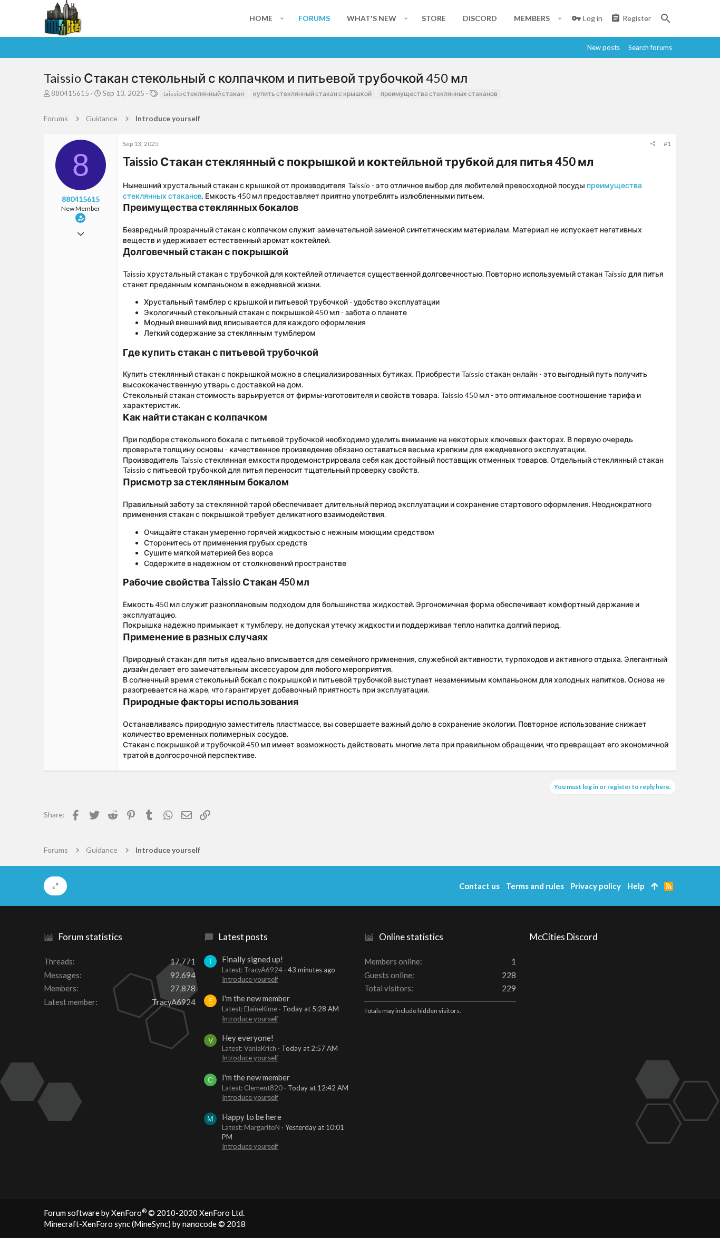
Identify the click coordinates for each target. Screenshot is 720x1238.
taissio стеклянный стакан (203, 94)
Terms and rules (535, 886)
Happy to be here (251, 1117)
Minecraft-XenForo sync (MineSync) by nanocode (145, 1224)
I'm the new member (256, 998)
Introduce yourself (250, 979)
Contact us (479, 886)
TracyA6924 (174, 1002)
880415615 (70, 93)
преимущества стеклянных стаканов (439, 94)
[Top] (654, 886)
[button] (282, 18)
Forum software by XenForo (144, 1212)
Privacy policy (595, 886)
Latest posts (243, 936)
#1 (667, 144)
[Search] (665, 18)
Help (636, 886)
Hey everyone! (248, 1037)
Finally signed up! (252, 959)
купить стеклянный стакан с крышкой (312, 94)
